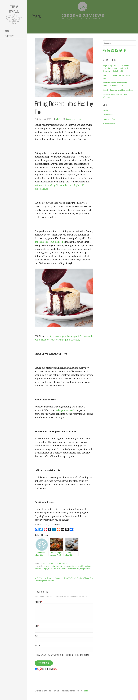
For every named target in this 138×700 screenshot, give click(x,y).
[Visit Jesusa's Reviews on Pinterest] (112, 51)
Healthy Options (84, 566)
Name (37, 626)
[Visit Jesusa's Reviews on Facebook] (125, 51)
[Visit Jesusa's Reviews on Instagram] (104, 51)
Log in (105, 110)
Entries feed (108, 115)
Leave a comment (73, 119)
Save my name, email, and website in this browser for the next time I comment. (63, 655)
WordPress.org (109, 124)
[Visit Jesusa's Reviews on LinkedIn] (108, 51)
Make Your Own (54, 569)
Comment (38, 602)
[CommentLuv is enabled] (47, 668)
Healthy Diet (73, 566)
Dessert (47, 566)
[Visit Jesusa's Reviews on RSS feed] (116, 51)
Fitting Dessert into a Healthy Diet (55, 563)
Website (37, 645)
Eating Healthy (56, 566)
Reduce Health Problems (70, 569)
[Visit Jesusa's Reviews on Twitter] (120, 51)
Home (6, 31)
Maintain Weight (41, 569)
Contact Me (9, 36)
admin (58, 119)
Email (37, 635)
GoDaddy (85, 690)
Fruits (65, 566)
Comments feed (109, 119)
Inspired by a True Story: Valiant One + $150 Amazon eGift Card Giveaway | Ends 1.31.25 (116, 68)
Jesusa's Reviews (13, 9)
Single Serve (85, 569)
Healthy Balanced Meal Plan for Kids (118, 90)
